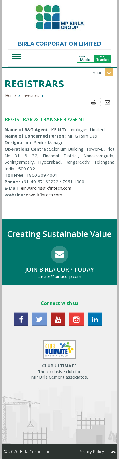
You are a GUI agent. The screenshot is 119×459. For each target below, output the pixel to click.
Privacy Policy (91, 451)
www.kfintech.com (44, 195)
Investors (31, 95)
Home (10, 95)
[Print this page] (93, 102)
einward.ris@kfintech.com (46, 188)
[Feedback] (107, 102)
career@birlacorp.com (59, 276)
